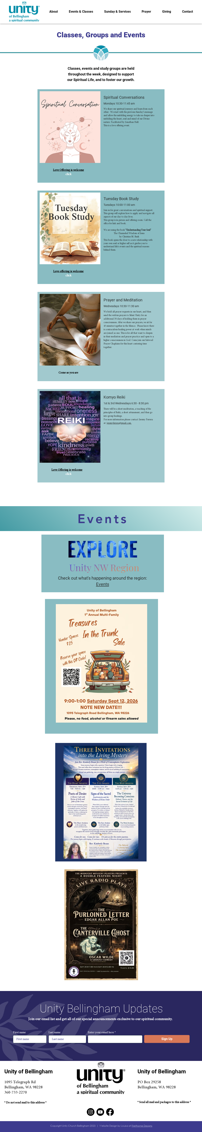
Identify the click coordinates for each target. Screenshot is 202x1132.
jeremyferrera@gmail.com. (119, 423)
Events (102, 584)
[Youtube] (100, 1112)
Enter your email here (101, 1032)
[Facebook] (110, 1112)
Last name (55, 1032)
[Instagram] (90, 1112)
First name (19, 1032)
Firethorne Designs (142, 1125)
